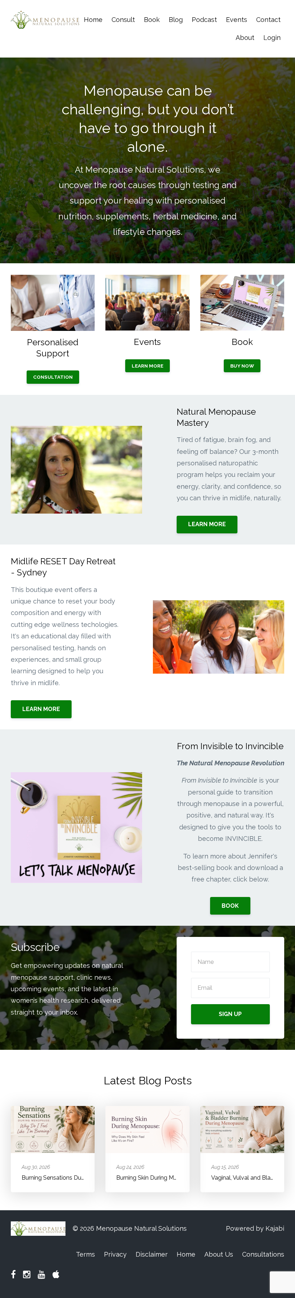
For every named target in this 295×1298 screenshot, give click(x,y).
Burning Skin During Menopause (158, 1177)
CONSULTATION (53, 377)
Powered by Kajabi (255, 1228)
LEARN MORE (147, 366)
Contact (268, 19)
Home (93, 19)
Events (236, 19)
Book (152, 19)
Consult (123, 19)
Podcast (204, 19)
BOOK (230, 905)
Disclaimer (152, 1254)
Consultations (263, 1254)
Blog (176, 19)
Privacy (115, 1254)
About (245, 37)
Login (272, 37)
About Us (218, 1254)
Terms (85, 1254)
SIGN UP (230, 1014)
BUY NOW (242, 366)
